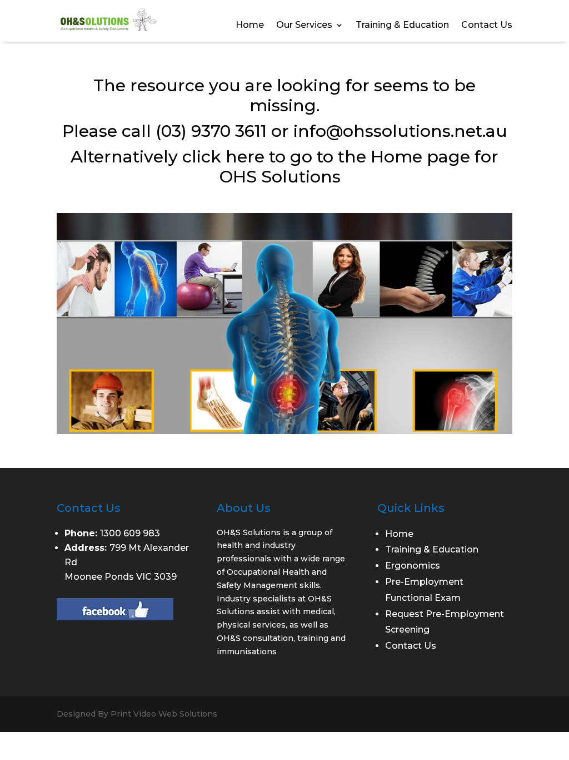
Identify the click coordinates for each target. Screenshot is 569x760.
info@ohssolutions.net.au (400, 131)
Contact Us (486, 25)
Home (250, 25)
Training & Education (402, 25)
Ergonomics (412, 565)
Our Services (304, 25)
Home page (420, 156)
